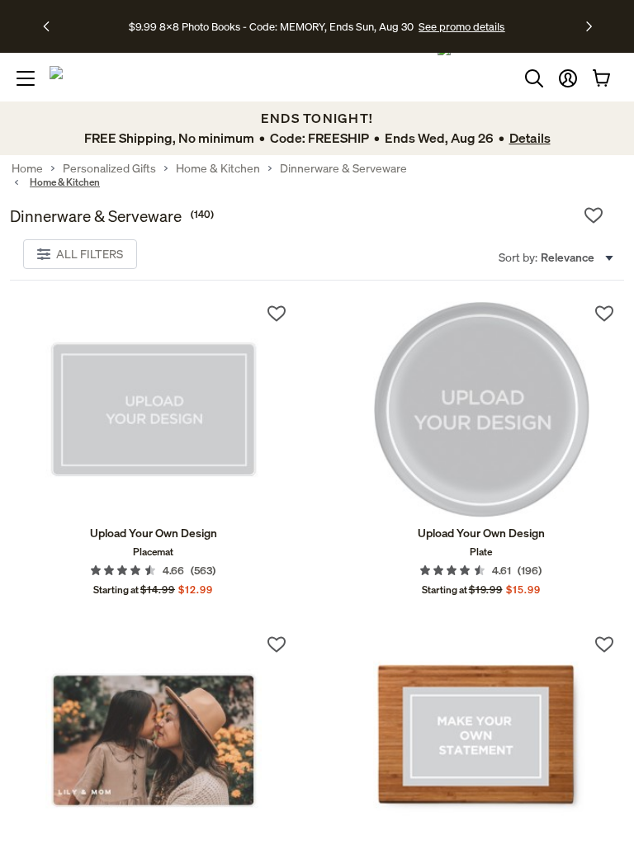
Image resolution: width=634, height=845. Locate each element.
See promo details (461, 26)
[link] (153, 409)
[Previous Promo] (51, 26)
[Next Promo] (589, 26)
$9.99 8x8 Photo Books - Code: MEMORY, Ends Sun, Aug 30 (271, 26)
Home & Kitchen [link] (218, 168)
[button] (568, 78)
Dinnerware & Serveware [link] (343, 168)
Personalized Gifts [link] (109, 168)
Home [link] (27, 168)
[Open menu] (26, 78)
